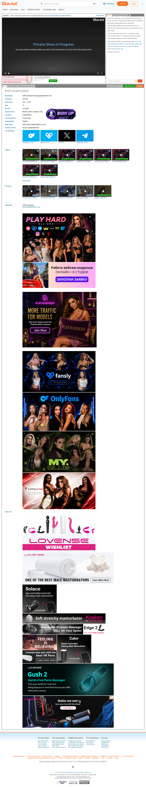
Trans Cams (104, 747)
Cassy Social (111, 49)
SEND (140, 81)
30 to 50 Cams (42, 746)
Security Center (114, 756)
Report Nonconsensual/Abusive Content (42, 758)
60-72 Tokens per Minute (76, 746)
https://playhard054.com (31, 207)
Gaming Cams (90, 744)
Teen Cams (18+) (43, 741)
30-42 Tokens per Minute (76, 744)
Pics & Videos (12, 86)
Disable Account (70, 758)
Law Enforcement (128, 756)
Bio (4, 86)
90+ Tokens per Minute (75, 747)
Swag (117, 758)
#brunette (58, 16)
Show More (26, 181)
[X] (73, 767)
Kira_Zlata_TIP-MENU (132, 46)
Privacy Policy (47, 756)
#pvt (53, 16)
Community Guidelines (70, 756)
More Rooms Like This (26, 86)
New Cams (89, 742)
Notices (121, 44)
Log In (134, 4)
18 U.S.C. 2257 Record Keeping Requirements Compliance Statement (73, 772)
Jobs (102, 758)
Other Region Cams (58, 742)
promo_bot (119, 49)
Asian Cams (55, 746)
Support (57, 756)
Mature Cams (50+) (44, 747)
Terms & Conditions (33, 756)
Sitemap (109, 758)
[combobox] (65, 4)
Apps (80, 758)
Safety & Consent (18, 756)
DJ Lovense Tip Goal (117, 46)
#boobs (68, 16)
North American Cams (59, 741)
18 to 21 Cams (42, 742)
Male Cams (104, 744)
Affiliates (95, 758)
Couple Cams (105, 746)
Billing (60, 758)
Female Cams (105, 742)
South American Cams (59, 747)
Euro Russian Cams (58, 744)
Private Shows (90, 741)
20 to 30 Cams (42, 744)
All (94, 4)
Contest (87, 758)
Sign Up (122, 4)
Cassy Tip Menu (130, 44)
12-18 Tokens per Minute (76, 742)
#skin (64, 16)
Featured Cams (106, 741)
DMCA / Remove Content (89, 756)
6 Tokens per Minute (74, 741)
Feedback (103, 756)
